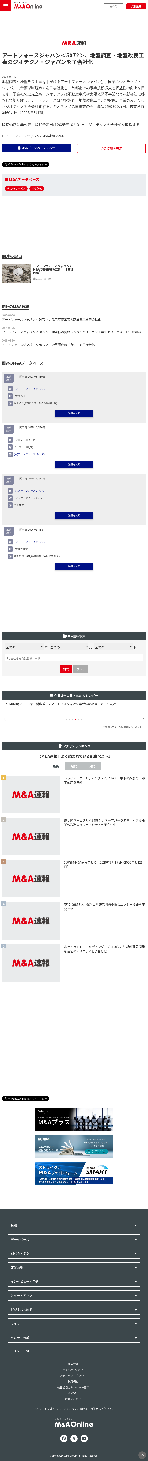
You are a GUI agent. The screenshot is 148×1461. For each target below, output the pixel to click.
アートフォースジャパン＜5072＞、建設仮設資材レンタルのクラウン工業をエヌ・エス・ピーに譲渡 (71, 332)
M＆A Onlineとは (73, 1370)
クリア (81, 669)
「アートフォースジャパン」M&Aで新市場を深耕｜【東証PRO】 (53, 269)
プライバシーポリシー (73, 1375)
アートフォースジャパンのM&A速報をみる (35, 135)
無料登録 (136, 6)
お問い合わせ (73, 1399)
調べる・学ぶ (20, 1253)
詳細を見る (74, 413)
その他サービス (16, 188)
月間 (92, 766)
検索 (66, 669)
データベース (20, 1239)
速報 (14, 1225)
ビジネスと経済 (21, 1309)
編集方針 (73, 1364)
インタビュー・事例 (25, 1281)
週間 (74, 766)
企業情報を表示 (111, 148)
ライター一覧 (20, 1350)
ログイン (113, 6)
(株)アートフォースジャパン (29, 389)
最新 (56, 766)
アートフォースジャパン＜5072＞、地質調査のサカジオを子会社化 (48, 344)
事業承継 (17, 1267)
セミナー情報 (20, 1337)
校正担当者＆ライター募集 (73, 1387)
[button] (66, 719)
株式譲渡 (36, 188)
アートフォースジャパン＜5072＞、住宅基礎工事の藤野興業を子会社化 (51, 319)
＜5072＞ (73, 55)
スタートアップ (21, 1295)
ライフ (15, 1323)
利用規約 (73, 1381)
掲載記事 (73, 1393)
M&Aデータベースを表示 (38, 147)
